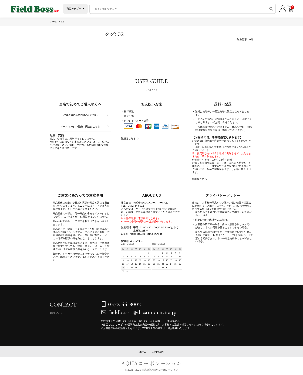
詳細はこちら (128, 138)
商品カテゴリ (73, 8)
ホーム (142, 351)
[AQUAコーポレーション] (34, 8)
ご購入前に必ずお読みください (80, 115)
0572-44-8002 (124, 304)
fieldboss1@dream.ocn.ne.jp (142, 312)
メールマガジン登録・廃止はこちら (80, 126)
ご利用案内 (158, 351)
